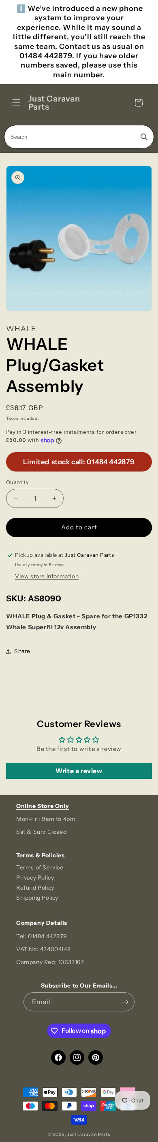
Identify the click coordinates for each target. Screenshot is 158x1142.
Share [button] (22, 651)
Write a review (79, 771)
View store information (47, 576)
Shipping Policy (37, 897)
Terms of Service (40, 867)
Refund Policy (35, 887)
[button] (16, 103)
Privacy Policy (35, 877)
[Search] (144, 136)
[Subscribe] (125, 1001)
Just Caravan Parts (88, 1134)
